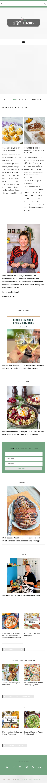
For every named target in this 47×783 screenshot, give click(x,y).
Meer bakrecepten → (13, 649)
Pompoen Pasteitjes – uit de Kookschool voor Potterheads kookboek (11, 635)
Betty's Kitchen (23, 22)
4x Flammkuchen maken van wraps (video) (33, 684)
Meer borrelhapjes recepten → (18, 696)
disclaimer (33, 779)
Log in (41, 779)
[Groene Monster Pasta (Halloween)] (34, 720)
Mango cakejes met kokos (11, 149)
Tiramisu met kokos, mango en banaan (34, 150)
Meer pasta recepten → (14, 745)
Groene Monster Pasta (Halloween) (33, 733)
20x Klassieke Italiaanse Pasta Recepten (12, 733)
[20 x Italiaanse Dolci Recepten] (34, 621)
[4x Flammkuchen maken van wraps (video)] (32, 680)
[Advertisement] (23, 69)
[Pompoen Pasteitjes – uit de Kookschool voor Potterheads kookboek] (12, 621)
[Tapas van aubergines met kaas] (10, 680)
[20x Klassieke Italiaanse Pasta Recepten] (12, 720)
